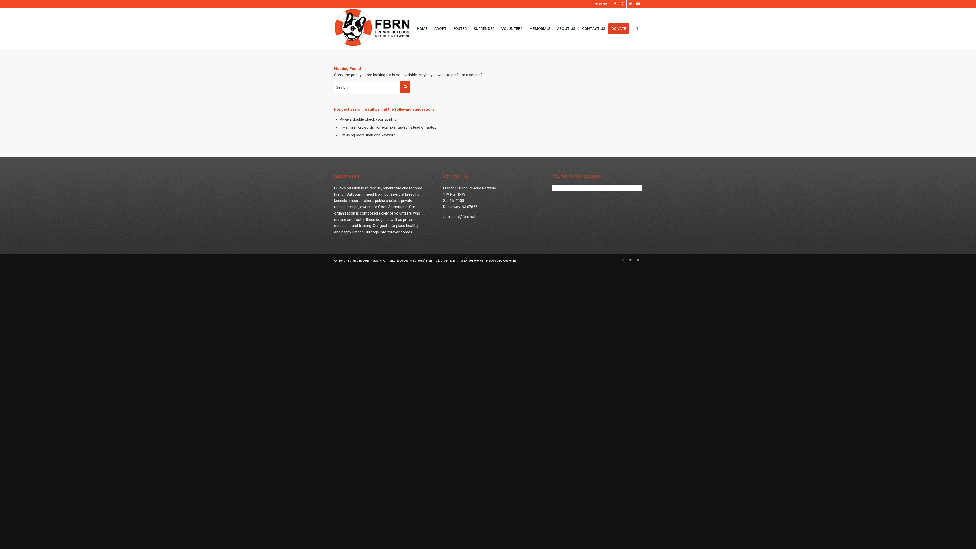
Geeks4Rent (511, 260)
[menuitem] (422, 29)
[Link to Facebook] (615, 4)
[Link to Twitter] (630, 4)
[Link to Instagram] (622, 4)
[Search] (637, 29)
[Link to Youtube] (638, 4)
